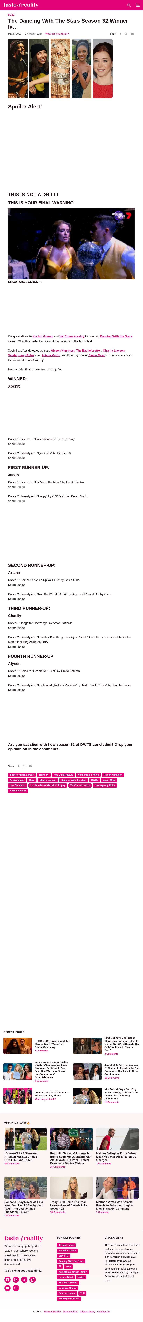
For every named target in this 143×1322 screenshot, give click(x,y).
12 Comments (11, 1215)
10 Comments (111, 1078)
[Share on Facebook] (120, 34)
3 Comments (111, 1054)
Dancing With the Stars (73, 780)
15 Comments (57, 1167)
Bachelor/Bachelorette (22, 775)
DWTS (94, 780)
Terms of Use (70, 1311)
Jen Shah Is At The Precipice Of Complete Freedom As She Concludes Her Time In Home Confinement (121, 1070)
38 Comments (57, 1212)
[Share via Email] (132, 34)
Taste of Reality (52, 1311)
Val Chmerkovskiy (71, 336)
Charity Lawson (48, 780)
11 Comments (111, 1102)
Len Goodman (17, 785)
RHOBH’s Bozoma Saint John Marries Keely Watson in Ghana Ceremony (52, 1044)
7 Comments (41, 1051)
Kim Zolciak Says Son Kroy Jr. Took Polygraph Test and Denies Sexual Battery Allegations (121, 1094)
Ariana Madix (17, 780)
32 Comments (11, 1163)
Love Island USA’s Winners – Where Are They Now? (52, 1094)
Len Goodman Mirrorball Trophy (47, 785)
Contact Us (103, 1311)
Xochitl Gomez (18, 791)
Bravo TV (44, 775)
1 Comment (102, 1212)
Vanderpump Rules (88, 775)
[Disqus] (71, 846)
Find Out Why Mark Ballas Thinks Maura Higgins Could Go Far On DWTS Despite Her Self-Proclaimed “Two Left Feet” (121, 1043)
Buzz (11, 15)
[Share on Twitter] (126, 34)
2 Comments (41, 1081)
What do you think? (57, 33)
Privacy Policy (87, 1311)
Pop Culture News (63, 775)
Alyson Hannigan (62, 350)
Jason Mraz (109, 780)
